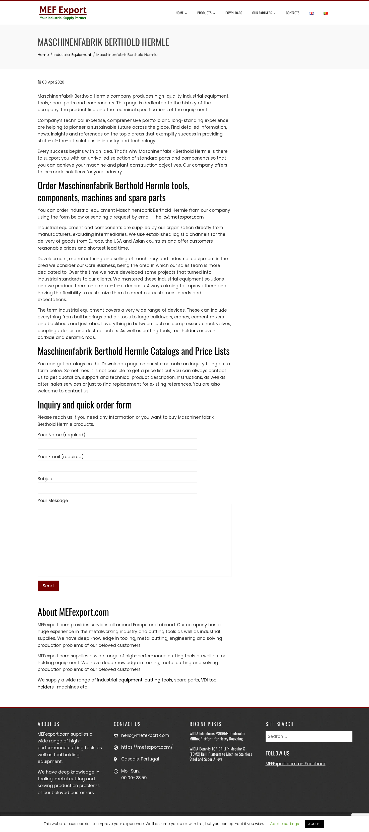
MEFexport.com (54, 734)
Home (179, 12)
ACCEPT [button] (314, 823)
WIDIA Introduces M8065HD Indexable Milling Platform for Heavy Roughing (217, 735)
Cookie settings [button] (284, 823)
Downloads (233, 12)
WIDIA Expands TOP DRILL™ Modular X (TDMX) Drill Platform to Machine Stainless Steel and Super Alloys (221, 754)
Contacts (292, 12)
